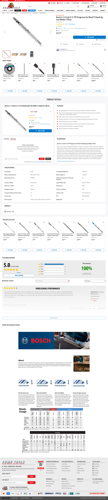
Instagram (96, 466)
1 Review (66, 24)
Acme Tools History (51, 466)
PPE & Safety (80, 10)
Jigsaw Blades (42, 13)
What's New (32, 10)
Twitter (96, 468)
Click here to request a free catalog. (98, 482)
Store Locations (50, 473)
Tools (8, 13)
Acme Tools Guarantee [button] (63, 30)
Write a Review (72, 24)
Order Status (80, 468)
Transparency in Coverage (68, 486)
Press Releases (49, 470)
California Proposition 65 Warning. (65, 161)
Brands (11, 10)
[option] (6, 54)
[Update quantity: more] (66, 37)
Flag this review (101, 308)
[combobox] (53, 6)
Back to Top (15, 312)
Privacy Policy (15, 498)
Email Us (81, 481)
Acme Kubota (65, 468)
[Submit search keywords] (78, 6)
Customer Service (81, 464)
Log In (78, 466)
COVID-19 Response (67, 488)
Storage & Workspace (49, 10)
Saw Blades (35, 13)
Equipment (87, 10)
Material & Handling (70, 10)
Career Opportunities (51, 468)
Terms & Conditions (24, 498)
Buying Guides (50, 483)
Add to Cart (10, 91)
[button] (93, 6)
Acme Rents (65, 464)
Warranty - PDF (10, 211)
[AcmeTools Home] (11, 5)
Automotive (95, 10)
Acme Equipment (66, 466)
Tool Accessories (14, 13)
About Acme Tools (50, 464)
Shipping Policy (66, 483)
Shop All (5, 10)
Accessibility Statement (37, 498)
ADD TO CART (90, 37)
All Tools (40, 10)
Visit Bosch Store (60, 15)
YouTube (96, 473)
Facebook (96, 464)
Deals (25, 10)
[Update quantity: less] (57, 37)
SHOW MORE (53, 318)
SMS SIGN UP (5, 480)
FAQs (78, 473)
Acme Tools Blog (66, 470)
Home (3, 13)
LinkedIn (96, 470)
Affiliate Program (50, 481)
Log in (41, 158)
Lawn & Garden (60, 10)
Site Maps (48, 486)
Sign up (48, 158)
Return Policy (65, 481)
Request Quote (81, 470)
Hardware (102, 10)
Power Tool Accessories (25, 13)
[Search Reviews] (68, 281)
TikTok (95, 475)
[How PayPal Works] (22, 493)
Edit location (83, 28)
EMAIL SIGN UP (6, 473)
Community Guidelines (39, 162)
